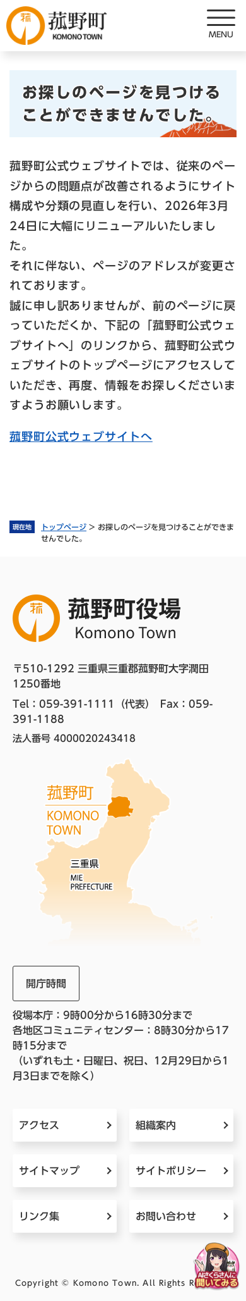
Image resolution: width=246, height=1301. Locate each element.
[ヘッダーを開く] (221, 25)
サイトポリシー (171, 1171)
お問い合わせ (166, 1216)
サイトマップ (49, 1171)
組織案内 (156, 1125)
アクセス (39, 1125)
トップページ (63, 527)
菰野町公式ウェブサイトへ (81, 436)
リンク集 (39, 1216)
